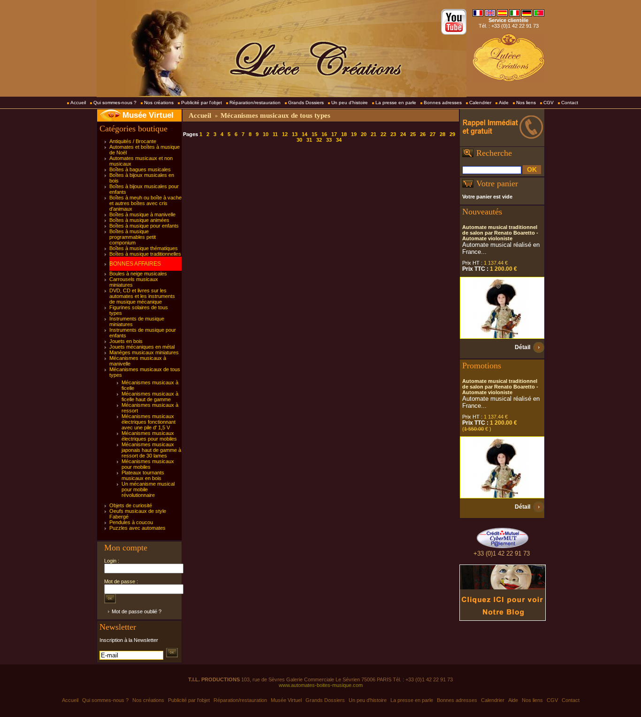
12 (285, 134)
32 (319, 140)
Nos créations (159, 102)
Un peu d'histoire (349, 102)
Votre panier (497, 183)
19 (354, 134)
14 (304, 134)
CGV (548, 102)
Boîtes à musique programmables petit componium (132, 237)
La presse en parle (395, 102)
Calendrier (480, 102)
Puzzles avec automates (137, 528)
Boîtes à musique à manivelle (142, 214)
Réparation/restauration (255, 102)
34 (339, 140)
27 (432, 134)
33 (329, 140)
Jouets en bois (126, 341)
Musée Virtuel (148, 115)
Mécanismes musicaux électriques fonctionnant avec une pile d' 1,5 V (149, 421)
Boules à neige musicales (138, 273)
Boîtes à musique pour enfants (144, 226)
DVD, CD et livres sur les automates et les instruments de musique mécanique (142, 296)
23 (393, 134)
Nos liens (526, 102)
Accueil (78, 102)
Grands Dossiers (306, 102)
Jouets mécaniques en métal (142, 347)
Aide (504, 102)
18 (344, 134)
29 (452, 134)
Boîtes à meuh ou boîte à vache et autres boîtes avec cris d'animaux (145, 203)
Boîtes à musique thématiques (143, 248)
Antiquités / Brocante (132, 141)
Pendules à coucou (131, 522)
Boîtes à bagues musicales (140, 169)
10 (265, 134)
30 (299, 140)
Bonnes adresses (443, 102)
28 (442, 134)
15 (314, 134)
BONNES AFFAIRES (135, 263)
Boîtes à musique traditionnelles (145, 254)
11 (275, 134)
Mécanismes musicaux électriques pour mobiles (149, 436)
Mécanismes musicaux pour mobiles (148, 464)
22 (383, 134)
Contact (569, 102)
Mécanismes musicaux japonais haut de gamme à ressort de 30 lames (151, 450)
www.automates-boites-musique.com (321, 685)
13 (295, 134)
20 (363, 134)
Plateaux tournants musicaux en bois (143, 475)
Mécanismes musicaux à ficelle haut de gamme (150, 396)
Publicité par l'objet (201, 102)
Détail (522, 347)
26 (423, 134)
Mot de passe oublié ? (136, 611)
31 (309, 140)
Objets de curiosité (130, 505)
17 (334, 134)
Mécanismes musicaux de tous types (275, 115)
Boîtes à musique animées (139, 220)
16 (324, 134)
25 (413, 134)
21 (373, 134)
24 (403, 134)
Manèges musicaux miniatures (144, 352)
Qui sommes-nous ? (115, 102)
